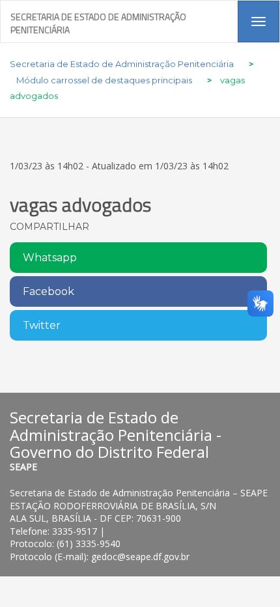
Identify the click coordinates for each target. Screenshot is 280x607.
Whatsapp (50, 257)
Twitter (42, 325)
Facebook (48, 291)
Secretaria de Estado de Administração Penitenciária (98, 21)
